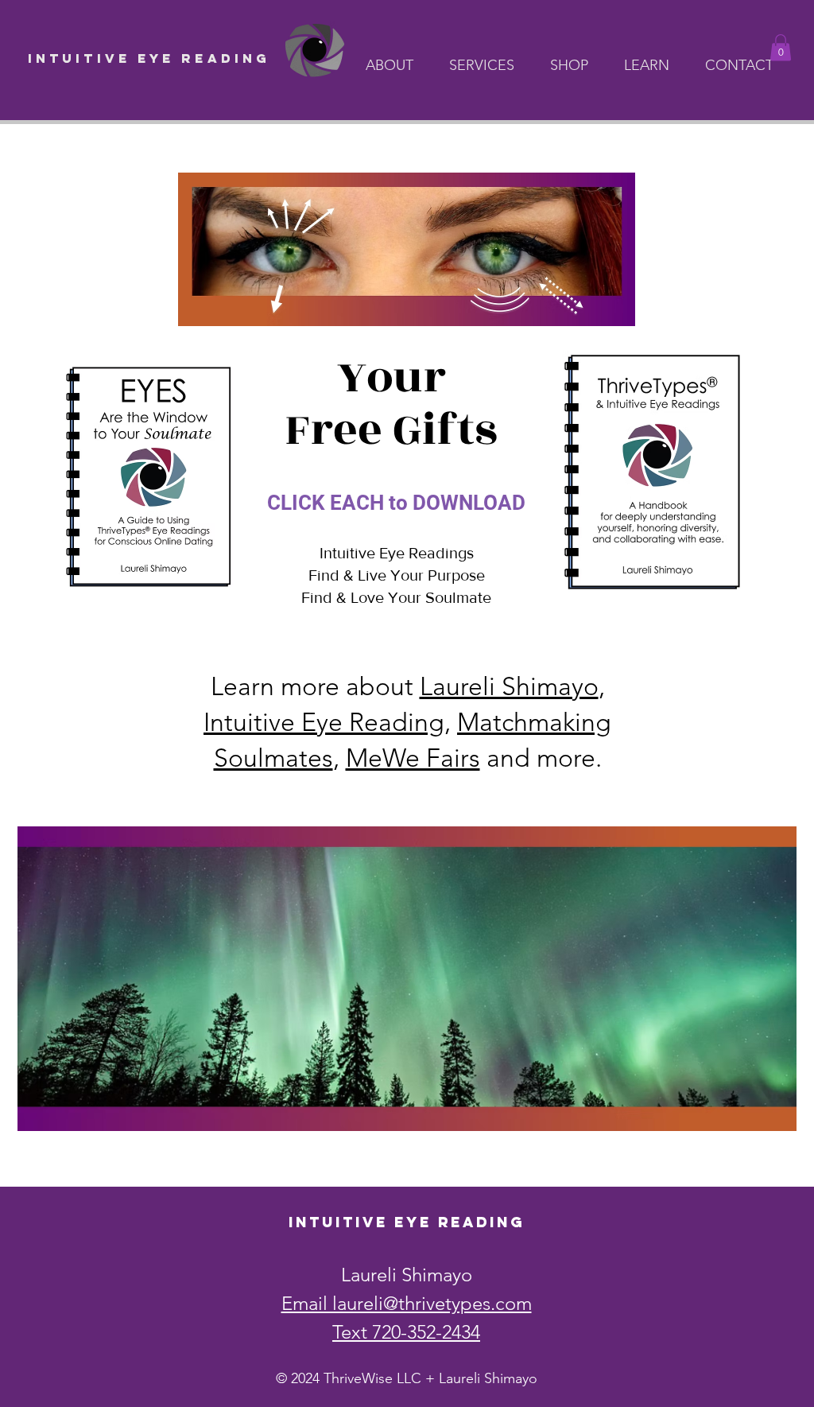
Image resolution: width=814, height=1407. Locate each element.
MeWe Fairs (413, 758)
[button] (395, 65)
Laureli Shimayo (509, 686)
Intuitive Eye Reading (324, 722)
